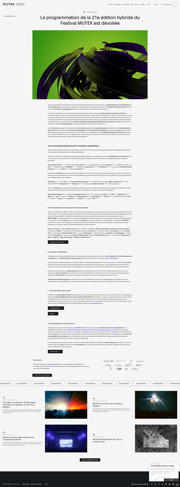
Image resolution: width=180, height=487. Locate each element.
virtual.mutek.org (113, 258)
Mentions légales (26, 484)
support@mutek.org (97, 303)
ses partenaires (51, 364)
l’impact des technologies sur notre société (105, 330)
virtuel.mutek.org (108, 279)
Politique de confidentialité (36, 484)
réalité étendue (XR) (86, 330)
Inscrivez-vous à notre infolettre (139, 484)
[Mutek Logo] (14, 5)
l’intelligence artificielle (73, 330)
